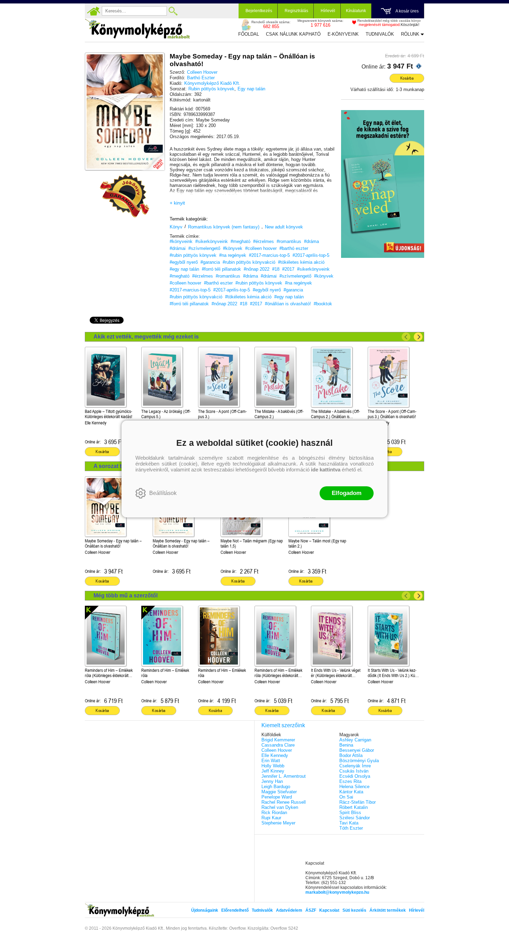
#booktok (323, 303)
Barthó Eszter (201, 77)
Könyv (176, 226)
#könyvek (232, 248)
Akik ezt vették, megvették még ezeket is (146, 337)
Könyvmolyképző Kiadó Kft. (212, 83)
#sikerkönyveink (211, 241)
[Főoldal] (93, 11)
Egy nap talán (251, 88)
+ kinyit (177, 203)
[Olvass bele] (152, 158)
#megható (240, 241)
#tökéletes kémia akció (301, 262)
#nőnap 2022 (256, 269)
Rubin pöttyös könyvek (211, 88)
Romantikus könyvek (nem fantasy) (223, 226)
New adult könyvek (284, 226)
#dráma (311, 241)
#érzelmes (263, 241)
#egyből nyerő (184, 262)
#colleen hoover (261, 248)
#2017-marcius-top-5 (269, 255)
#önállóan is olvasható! (288, 303)
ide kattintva (325, 469)
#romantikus (289, 241)
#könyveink (181, 241)
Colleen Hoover (202, 72)
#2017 (288, 269)
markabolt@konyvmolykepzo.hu (337, 892)
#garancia (210, 262)
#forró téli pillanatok (221, 269)
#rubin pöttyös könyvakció (249, 262)
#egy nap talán (184, 269)
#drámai (178, 248)
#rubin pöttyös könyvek (193, 255)
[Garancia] (124, 196)
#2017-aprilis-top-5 (311, 255)
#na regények (232, 255)
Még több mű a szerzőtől (125, 595)
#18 (275, 269)
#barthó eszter (293, 248)
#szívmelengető (204, 248)
